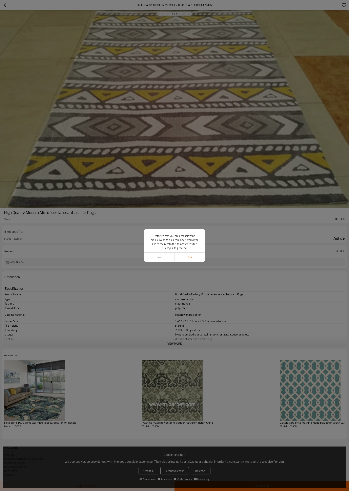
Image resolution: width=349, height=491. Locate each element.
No (159, 257)
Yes (189, 257)
